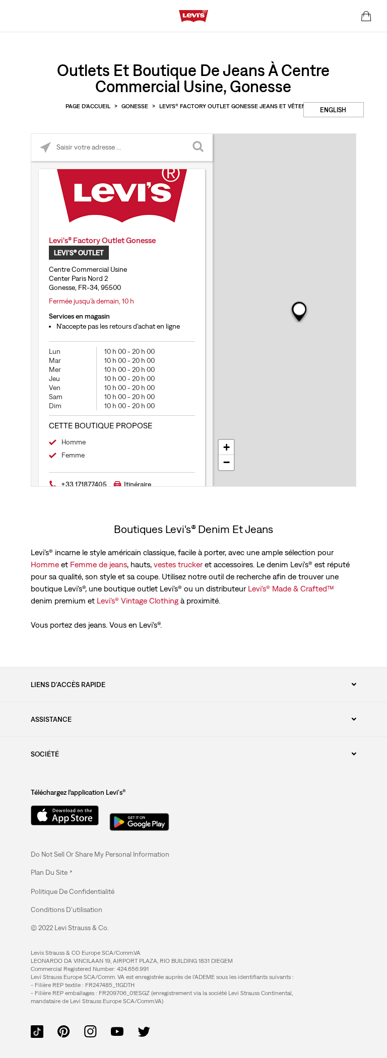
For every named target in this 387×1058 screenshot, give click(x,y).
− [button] (226, 462)
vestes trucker (178, 564)
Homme (45, 564)
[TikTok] (37, 1030)
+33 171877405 (84, 484)
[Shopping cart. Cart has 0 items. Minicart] (366, 16)
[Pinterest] (63, 1030)
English (333, 110)
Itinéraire (137, 484)
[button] (72, 891)
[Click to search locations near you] (45, 148)
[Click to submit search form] (199, 148)
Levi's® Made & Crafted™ (291, 588)
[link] (51, 872)
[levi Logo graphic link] (193, 15)
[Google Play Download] (139, 819)
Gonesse (134, 106)
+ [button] (226, 447)
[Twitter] (144, 1030)
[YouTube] (117, 1030)
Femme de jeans (98, 564)
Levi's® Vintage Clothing (137, 600)
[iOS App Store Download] (61, 815)
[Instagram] (90, 1030)
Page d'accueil (88, 106)
